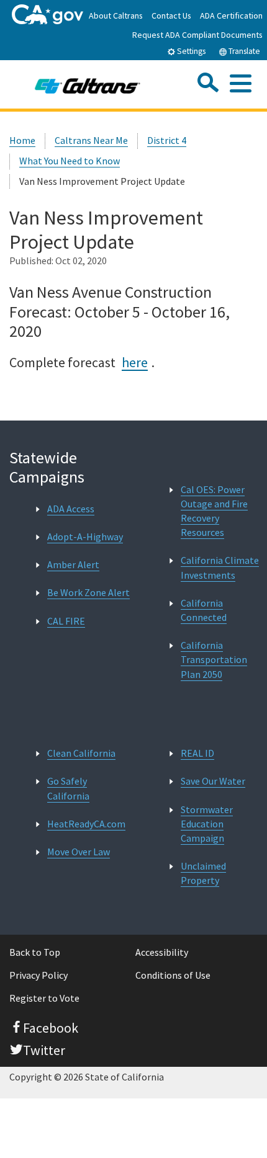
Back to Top (34, 952)
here (135, 362)
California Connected (204, 610)
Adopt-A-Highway (85, 536)
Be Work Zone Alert (88, 592)
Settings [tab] (190, 51)
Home (22, 140)
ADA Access (70, 508)
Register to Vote (44, 998)
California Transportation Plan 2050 (214, 659)
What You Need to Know (69, 160)
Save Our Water (213, 781)
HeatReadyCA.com (86, 823)
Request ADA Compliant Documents (197, 34)
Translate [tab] (243, 51)
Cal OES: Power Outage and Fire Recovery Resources (214, 511)
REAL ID (197, 753)
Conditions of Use (172, 975)
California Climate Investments (220, 567)
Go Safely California (68, 788)
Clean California (81, 753)
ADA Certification (231, 15)
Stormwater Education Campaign (207, 823)
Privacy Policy (38, 975)
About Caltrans (116, 15)
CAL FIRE (66, 621)
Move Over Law (78, 851)
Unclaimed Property (203, 873)
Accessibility (161, 952)
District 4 (166, 140)
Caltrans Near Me (91, 140)
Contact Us (171, 15)
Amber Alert (73, 564)
